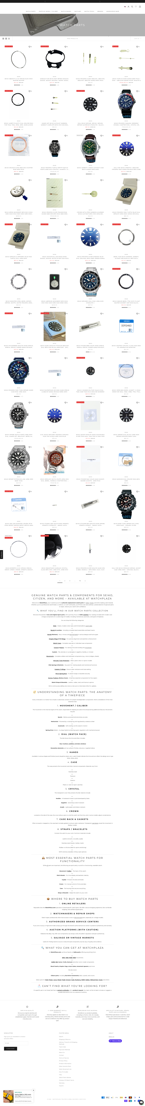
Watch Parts (31, 11)
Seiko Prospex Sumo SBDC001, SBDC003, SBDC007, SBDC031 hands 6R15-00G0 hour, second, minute (90, 79)
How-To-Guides (63, 1072)
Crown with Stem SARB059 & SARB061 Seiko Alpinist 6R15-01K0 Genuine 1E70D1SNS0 (90, 213)
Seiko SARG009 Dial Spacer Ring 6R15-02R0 (126, 480)
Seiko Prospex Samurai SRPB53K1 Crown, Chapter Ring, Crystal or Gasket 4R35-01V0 (126, 124)
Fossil (63, 980)
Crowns (56, 647)
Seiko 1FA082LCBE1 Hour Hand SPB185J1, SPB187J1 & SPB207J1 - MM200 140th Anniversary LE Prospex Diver (54, 524)
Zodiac (88, 980)
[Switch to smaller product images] (6, 38)
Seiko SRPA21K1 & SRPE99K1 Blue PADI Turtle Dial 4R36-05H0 (18, 257)
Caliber (69, 871)
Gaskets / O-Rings (60, 669)
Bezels (53, 630)
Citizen (92, 603)
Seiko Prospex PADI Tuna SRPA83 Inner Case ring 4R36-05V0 (18, 391)
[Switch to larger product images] (3, 38)
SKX (56, 962)
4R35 (66, 957)
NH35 (70, 957)
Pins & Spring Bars (61, 673)
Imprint (61, 1086)
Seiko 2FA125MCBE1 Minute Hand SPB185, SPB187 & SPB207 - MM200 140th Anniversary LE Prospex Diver (90, 524)
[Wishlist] (136, 6)
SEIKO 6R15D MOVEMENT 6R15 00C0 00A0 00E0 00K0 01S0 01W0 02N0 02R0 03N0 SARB (19, 213)
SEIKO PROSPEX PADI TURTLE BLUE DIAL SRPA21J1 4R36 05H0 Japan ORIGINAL (126, 213)
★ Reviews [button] (1, 554)
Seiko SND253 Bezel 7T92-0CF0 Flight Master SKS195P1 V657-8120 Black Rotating (126, 302)
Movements (50, 656)
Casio (73, 980)
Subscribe (10, 1048)
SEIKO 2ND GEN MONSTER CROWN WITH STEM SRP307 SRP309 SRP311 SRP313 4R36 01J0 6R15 (19, 524)
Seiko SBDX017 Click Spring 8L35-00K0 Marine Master (19, 79)
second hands (74, 634)
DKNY (83, 980)
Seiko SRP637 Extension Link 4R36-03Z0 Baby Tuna (18, 480)
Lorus (55, 980)
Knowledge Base (112, 11)
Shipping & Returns (64, 1039)
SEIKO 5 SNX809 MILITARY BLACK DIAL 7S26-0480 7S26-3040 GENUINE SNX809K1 (90, 391)
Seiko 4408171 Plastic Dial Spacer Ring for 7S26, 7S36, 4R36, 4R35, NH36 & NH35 (18, 124)
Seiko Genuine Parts (65, 1066)
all (47, 865)
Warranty (61, 1083)
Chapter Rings (53, 639)
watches (85, 614)
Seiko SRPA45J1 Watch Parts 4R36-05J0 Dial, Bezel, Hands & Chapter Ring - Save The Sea (54, 480)
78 (80, 580)
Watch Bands (66, 11)
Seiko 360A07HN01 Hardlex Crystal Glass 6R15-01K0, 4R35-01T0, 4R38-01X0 (54, 568)
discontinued (78, 917)
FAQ (60, 1074)
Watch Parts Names (65, 1077)
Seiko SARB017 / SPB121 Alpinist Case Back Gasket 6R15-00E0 (90, 168)
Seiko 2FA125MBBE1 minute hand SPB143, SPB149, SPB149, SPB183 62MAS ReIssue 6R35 (18, 346)
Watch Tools (89, 11)
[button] (33, 1090)
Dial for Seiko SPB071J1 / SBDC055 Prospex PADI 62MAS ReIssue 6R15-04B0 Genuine (126, 168)
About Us (62, 1052)
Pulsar (51, 980)
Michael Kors (94, 980)
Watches (78, 11)
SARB (53, 962)
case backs (95, 823)
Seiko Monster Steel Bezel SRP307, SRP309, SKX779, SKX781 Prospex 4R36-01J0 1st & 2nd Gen (18, 302)
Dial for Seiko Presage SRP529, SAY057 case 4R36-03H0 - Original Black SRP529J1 (126, 569)
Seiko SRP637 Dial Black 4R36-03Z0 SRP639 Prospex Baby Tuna (126, 435)
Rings (63, 639)
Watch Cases (57, 643)
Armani (68, 980)
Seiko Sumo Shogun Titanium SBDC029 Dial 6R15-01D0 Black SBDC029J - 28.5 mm (54, 346)
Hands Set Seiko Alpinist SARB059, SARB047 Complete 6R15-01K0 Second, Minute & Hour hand (54, 124)
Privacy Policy (63, 1061)
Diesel (59, 980)
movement (88, 647)
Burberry (78, 980)
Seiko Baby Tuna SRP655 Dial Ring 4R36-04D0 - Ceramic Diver (126, 524)
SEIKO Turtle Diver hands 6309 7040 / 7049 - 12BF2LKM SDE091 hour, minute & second (126, 79)
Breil (46, 980)
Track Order (62, 1047)
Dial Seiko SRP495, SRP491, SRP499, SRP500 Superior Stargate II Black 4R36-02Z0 (90, 124)
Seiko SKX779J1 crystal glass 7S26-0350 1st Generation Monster (126, 346)
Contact (61, 1055)
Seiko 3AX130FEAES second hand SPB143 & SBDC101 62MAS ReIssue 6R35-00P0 (54, 391)
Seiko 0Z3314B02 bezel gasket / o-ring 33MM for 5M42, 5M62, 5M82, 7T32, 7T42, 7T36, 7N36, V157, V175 (126, 391)
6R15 (63, 957)
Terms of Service (64, 1058)
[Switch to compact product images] (9, 38)
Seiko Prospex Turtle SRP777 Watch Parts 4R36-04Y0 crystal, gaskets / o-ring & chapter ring (54, 168)
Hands (49, 634)
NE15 (74, 957)
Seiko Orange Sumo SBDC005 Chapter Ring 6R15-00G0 (19, 168)
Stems (62, 647)
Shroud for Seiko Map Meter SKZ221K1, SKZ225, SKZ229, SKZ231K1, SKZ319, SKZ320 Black (54, 79)
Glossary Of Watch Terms (66, 1080)
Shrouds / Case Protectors (61, 660)
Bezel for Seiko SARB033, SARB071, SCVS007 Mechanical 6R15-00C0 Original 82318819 (126, 257)
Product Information (65, 1063)
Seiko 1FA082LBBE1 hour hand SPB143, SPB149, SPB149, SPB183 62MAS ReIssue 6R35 (90, 346)
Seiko (18, 76)
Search (61, 1036)
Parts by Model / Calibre (48, 11)
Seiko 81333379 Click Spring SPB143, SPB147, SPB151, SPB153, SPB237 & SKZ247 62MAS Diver (19, 569)
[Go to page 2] (85, 581)
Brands (100, 11)
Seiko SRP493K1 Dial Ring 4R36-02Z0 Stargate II (90, 302)
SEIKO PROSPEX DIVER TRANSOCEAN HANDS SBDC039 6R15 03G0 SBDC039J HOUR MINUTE (54, 213)
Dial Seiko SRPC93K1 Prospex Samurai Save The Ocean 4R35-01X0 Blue (54, 435)
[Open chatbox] (141, 1102)
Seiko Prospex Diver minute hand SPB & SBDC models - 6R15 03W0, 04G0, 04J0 (90, 568)
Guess (100, 980)
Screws (50, 678)
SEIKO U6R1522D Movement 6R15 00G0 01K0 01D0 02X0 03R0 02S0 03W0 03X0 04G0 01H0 (54, 302)
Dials (54, 626)
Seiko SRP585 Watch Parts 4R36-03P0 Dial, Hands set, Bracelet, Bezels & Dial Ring (18, 435)
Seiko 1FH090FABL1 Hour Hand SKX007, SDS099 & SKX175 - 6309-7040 (90, 480)
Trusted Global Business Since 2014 (73, 1099)
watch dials (89, 626)
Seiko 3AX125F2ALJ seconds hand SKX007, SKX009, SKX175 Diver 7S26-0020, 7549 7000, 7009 (54, 257)
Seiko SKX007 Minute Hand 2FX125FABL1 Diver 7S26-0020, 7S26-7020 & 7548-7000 (90, 435)
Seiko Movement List (65, 1069)
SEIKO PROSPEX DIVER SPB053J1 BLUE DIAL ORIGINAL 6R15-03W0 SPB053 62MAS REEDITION (90, 257)
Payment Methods (64, 1049)
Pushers (55, 678)
